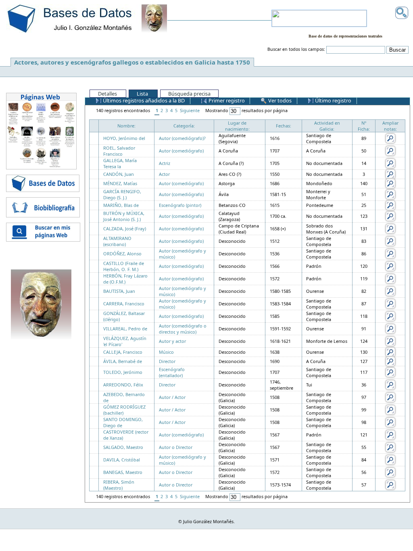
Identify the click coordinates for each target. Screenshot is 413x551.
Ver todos (279, 100)
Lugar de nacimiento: (237, 126)
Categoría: (184, 126)
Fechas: (283, 126)
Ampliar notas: (390, 126)
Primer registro (226, 100)
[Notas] (390, 138)
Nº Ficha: (364, 126)
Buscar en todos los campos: (296, 49)
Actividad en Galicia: (327, 126)
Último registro (332, 100)
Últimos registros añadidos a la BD (143, 100)
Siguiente (190, 110)
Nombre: (126, 126)
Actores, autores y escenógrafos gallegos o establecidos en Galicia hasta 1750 (132, 62)
